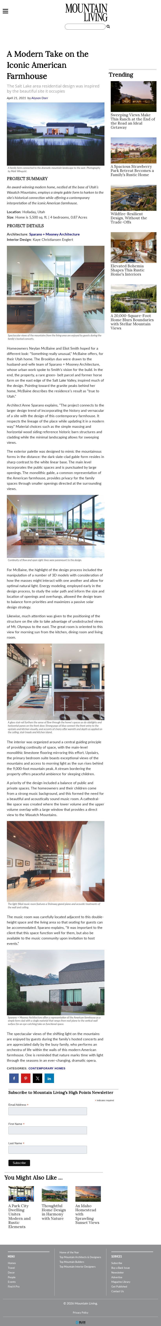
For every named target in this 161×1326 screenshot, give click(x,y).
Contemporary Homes (46, 1068)
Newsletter (117, 1273)
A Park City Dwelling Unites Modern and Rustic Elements (19, 1216)
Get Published (119, 1287)
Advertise (116, 1277)
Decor (11, 1273)
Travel (11, 1268)
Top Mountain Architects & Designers (80, 1257)
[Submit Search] (108, 27)
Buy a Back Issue (120, 1268)
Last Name (16, 1143)
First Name (16, 1124)
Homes (12, 1263)
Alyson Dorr (39, 98)
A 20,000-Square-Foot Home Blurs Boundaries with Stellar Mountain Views (132, 321)
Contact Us (117, 1291)
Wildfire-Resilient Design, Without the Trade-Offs (129, 217)
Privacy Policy (80, 1313)
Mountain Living (86, 12)
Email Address (18, 1105)
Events (12, 1282)
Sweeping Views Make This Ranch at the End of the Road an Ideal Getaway (133, 121)
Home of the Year (69, 1252)
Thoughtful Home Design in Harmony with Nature (54, 1212)
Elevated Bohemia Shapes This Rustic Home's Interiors (128, 270)
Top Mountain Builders (71, 1262)
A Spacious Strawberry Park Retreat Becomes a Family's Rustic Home (132, 170)
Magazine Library (120, 1282)
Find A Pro (13, 1287)
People (12, 1277)
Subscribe (116, 1263)
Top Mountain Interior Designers (77, 1267)
